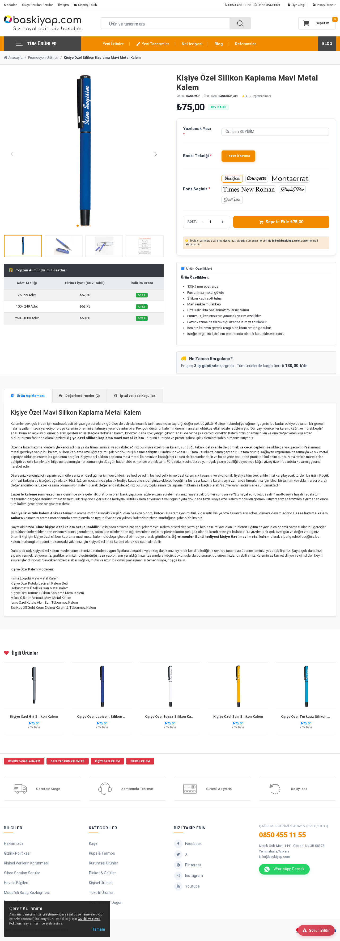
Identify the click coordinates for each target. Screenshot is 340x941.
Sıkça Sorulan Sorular (37, 5)
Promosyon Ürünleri (43, 58)
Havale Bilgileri (16, 883)
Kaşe (93, 843)
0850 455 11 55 (239, 5)
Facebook (193, 844)
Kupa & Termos (102, 853)
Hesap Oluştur (324, 5)
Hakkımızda (14, 843)
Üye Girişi (298, 5)
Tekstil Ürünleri (101, 892)
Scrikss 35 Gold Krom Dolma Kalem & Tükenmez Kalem (53, 608)
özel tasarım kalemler (67, 761)
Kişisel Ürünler (101, 883)
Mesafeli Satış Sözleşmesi (27, 892)
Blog (219, 44)
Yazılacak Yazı (197, 131)
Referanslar (245, 44)
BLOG (327, 43)
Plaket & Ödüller (102, 873)
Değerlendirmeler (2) (82, 396)
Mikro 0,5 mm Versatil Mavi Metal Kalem (41, 598)
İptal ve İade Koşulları (137, 396)
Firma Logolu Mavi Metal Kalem (34, 578)
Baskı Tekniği (197, 155)
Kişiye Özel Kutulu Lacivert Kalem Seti (39, 583)
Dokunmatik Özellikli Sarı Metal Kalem (40, 588)
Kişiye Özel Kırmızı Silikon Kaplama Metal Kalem (47, 593)
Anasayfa (15, 58)
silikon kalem (140, 761)
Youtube (192, 886)
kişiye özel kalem (107, 761)
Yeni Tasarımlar (155, 44)
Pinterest (193, 865)
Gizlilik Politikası (17, 853)
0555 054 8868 (269, 5)
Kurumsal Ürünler (103, 863)
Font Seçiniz (196, 189)
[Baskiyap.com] (42, 23)
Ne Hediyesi (192, 44)
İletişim (63, 5)
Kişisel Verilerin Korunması (26, 863)
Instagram (194, 875)
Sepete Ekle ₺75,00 (284, 221)
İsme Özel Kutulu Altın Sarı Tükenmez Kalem (44, 602)
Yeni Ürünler (113, 44)
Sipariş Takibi (87, 5)
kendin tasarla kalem (24, 761)
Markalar (10, 5)
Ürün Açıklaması (30, 396)
